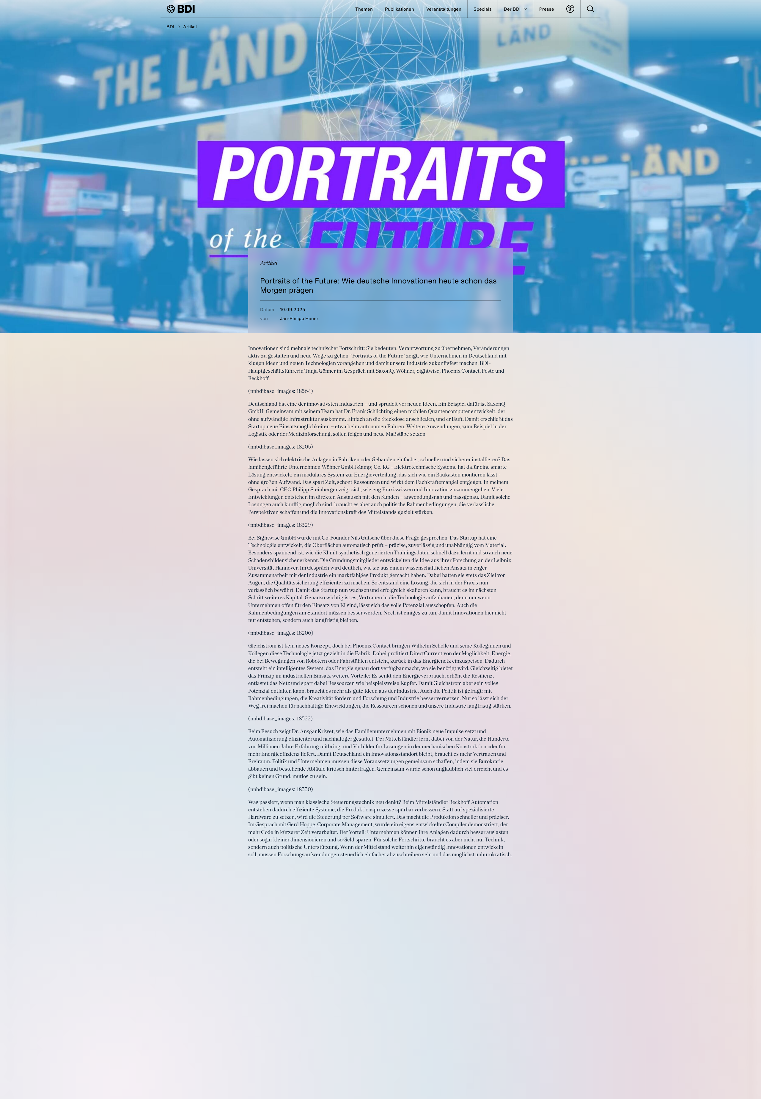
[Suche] (590, 9)
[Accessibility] (570, 9)
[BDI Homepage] (180, 9)
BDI (170, 26)
